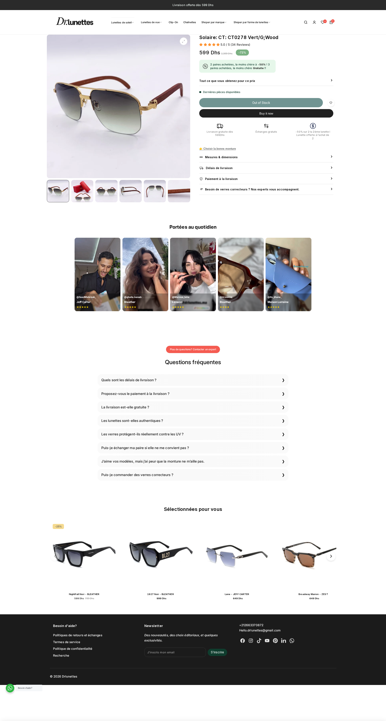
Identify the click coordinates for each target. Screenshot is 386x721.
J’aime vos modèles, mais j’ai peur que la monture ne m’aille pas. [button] (153, 461)
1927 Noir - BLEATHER (88, 594)
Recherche (61, 655)
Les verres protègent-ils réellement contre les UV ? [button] (142, 434)
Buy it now (266, 113)
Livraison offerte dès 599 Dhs (193, 5)
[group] (118, 106)
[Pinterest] (275, 640)
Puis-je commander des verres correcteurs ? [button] (137, 475)
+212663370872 (251, 625)
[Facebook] (242, 640)
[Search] (306, 22)
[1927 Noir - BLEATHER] (88, 555)
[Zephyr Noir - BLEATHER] (317, 555)
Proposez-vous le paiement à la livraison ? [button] (135, 393)
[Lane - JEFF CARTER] (164, 555)
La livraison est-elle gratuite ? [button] (125, 407)
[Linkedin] (283, 640)
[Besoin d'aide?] (10, 688)
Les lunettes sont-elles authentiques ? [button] (132, 420)
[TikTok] (259, 640)
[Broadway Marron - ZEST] (240, 555)
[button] (55, 556)
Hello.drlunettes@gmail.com (259, 630)
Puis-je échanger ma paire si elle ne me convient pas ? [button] (145, 448)
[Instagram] (250, 640)
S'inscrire (217, 652)
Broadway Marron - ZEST (240, 594)
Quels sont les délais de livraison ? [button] (128, 380)
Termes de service (66, 642)
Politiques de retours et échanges (77, 635)
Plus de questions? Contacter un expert (193, 349)
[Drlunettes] (69, 22)
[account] (314, 22)
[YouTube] (267, 640)
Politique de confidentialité (72, 649)
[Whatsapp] (291, 640)
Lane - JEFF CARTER (164, 594)
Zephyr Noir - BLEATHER (317, 594)
